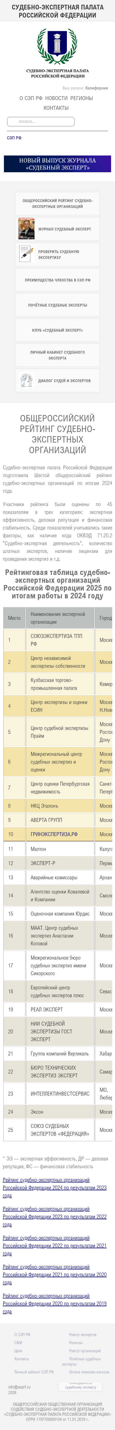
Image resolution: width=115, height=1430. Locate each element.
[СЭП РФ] (57, 78)
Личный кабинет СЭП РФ (34, 1371)
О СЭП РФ (31, 97)
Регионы (81, 97)
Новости (56, 97)
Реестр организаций (85, 1350)
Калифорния (96, 87)
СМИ (18, 1342)
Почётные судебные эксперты (81, 1361)
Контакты (56, 107)
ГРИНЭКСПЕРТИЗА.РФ (54, 834)
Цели (18, 1350)
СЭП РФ (14, 137)
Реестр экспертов (82, 1334)
